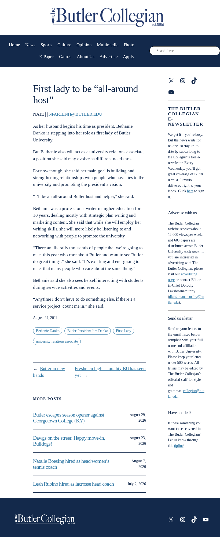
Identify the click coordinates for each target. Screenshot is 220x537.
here (190, 191)
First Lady (123, 331)
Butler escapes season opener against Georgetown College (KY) (68, 418)
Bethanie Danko (47, 331)
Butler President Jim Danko (87, 331)
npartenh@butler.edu (75, 114)
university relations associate (57, 341)
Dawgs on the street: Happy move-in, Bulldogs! (69, 441)
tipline (179, 446)
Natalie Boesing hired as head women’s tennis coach (71, 464)
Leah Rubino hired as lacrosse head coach (73, 484)
